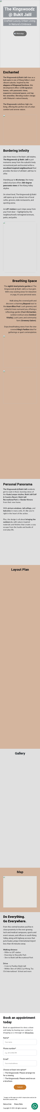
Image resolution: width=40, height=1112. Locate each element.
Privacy (16, 1104)
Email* (6, 1059)
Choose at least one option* (14, 1070)
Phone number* (9, 1048)
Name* (6, 1038)
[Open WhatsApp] (34, 1106)
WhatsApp (20, 34)
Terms (5, 1104)
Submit (20, 1087)
